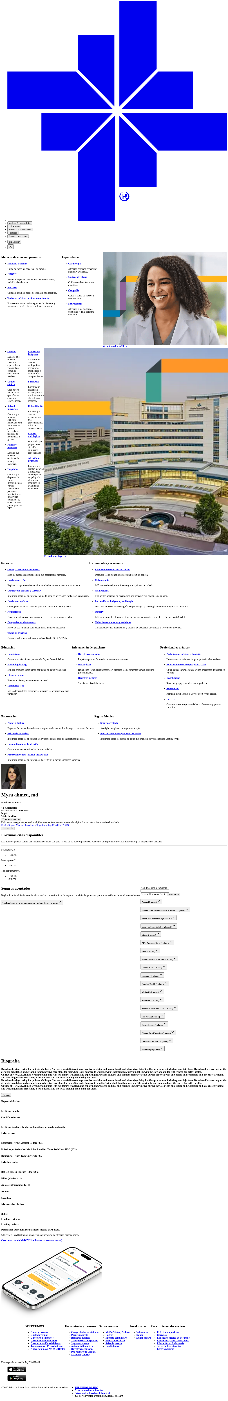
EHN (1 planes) (148, 951)
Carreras (171, 699)
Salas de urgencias (12, 407)
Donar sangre (143, 1337)
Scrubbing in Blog (17, 664)
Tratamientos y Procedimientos (47, 1346)
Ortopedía (73, 290)
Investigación (173, 678)
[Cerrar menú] (10, 246)
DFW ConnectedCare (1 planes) (155, 943)
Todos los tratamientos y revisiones (113, 622)
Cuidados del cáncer (18, 580)
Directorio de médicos (42, 1337)
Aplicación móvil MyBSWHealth (48, 1349)
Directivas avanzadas (89, 654)
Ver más (6, 1095)
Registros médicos (87, 678)
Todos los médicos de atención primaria (28, 298)
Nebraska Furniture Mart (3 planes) (157, 1009)
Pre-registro (84, 664)
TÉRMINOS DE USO (86, 1387)
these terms (173, 894)
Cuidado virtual (39, 1335)
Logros (109, 1335)
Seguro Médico (15, 825)
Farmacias (33, 381)
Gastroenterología (77, 277)
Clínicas (11, 351)
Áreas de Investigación (169, 1346)
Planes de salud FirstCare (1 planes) (157, 959)
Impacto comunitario (116, 1337)
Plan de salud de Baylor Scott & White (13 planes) (163, 910)
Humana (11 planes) (150, 976)
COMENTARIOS (61, 825)
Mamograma (102, 590)
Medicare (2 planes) (150, 1000)
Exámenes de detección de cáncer (112, 569)
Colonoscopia (102, 580)
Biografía (40, 825)
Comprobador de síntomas (21, 622)
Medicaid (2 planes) (150, 992)
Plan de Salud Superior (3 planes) (156, 1033)
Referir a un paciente (168, 1332)
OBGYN (12, 274)
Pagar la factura (16, 723)
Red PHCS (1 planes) (151, 1017)
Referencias (172, 688)
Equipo (4, 825)
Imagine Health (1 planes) (153, 984)
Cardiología (74, 263)
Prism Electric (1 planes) (152, 1025)
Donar (139, 1335)
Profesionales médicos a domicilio (183, 654)
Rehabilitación (35, 406)
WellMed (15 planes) (151, 1049)
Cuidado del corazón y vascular (24, 590)
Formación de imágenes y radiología (114, 601)
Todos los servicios (17, 633)
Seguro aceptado (109, 723)
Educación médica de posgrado (173, 1337)
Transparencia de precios (84, 1340)
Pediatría (12, 287)
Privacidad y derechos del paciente (93, 1393)
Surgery (99, 611)
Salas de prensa (113, 1343)
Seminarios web (15, 685)
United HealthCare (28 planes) (155, 1041)
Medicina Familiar (17, 263)
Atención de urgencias (34, 459)
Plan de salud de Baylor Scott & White (120, 733)
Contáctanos (112, 1346)
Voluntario (142, 1332)
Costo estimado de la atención (22, 744)
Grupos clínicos (11, 383)
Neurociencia (75, 303)
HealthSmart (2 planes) (152, 968)
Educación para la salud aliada (173, 1340)
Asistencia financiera (18, 733)
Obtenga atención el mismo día (23, 569)
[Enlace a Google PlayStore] (16, 1380)
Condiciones (13, 654)
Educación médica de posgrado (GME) (186, 664)
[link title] (117, 220)
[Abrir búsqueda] (8, 243)
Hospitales (12, 469)
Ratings (48, 825)
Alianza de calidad (115, 1340)
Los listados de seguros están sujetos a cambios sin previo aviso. (30, 903)
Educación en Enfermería (170, 1343)
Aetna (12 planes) (149, 902)
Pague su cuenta (79, 1335)
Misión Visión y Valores (117, 1332)
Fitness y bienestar (12, 446)
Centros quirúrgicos (34, 435)
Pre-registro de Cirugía (83, 1351)
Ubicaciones (29, 825)
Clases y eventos (15, 675)
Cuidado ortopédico (17, 601)
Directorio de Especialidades (45, 1343)
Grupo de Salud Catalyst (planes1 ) (157, 927)
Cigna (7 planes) (149, 935)
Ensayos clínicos (165, 1349)
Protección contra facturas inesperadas (27, 754)
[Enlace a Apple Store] (16, 1371)
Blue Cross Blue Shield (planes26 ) (157, 918)
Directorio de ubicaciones (44, 1340)
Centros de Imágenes (34, 353)
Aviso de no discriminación (89, 1390)
